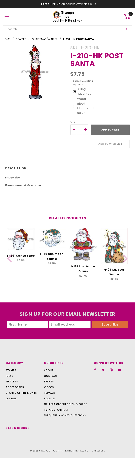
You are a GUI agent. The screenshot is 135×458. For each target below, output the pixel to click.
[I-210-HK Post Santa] (35, 74)
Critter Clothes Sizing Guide (65, 404)
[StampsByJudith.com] (67, 16)
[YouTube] (121, 371)
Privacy (50, 393)
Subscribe (109, 324)
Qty (72, 122)
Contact (51, 376)
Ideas (9, 376)
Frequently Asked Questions (65, 415)
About (48, 370)
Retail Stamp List (56, 409)
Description (15, 168)
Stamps (11, 370)
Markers (12, 381)
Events (49, 381)
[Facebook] (96, 371)
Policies (50, 398)
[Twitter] (105, 371)
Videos (49, 387)
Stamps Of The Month (21, 393)
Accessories (15, 387)
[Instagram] (113, 371)
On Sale (11, 398)
